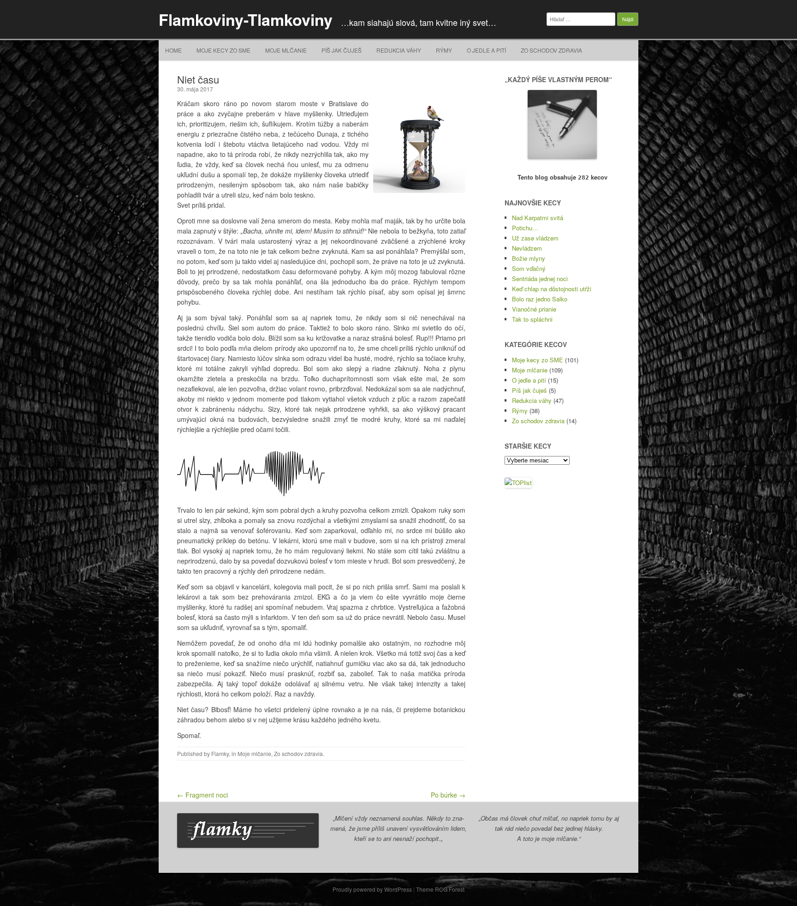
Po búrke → (448, 794)
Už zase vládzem (535, 238)
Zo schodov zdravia (551, 50)
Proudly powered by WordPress (372, 889)
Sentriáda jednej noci (540, 278)
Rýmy (444, 50)
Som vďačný (529, 268)
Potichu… (525, 227)
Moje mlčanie (286, 50)
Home (173, 50)
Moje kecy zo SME (223, 50)
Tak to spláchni (532, 319)
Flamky (220, 753)
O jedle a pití (486, 50)
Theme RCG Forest (440, 889)
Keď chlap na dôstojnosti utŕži (551, 288)
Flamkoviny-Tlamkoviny (246, 19)
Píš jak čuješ (341, 50)
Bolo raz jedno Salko (539, 298)
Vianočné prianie (534, 309)
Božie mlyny (528, 258)
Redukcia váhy (398, 50)
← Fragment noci (202, 794)
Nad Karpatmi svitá (537, 217)
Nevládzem (527, 248)
